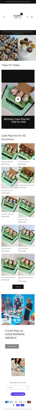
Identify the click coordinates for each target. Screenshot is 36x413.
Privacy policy (28, 409)
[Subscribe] (27, 387)
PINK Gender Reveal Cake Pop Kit (25, 278)
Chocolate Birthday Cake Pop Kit (26, 185)
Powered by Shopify (18, 409)
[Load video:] (18, 99)
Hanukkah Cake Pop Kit (7, 214)
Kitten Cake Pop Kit (23, 219)
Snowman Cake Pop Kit (7, 161)
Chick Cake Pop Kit (6, 248)
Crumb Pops (11, 409)
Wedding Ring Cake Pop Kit (8, 277)
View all (18, 287)
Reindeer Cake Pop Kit (24, 161)
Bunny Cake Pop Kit (23, 248)
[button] (4, 17)
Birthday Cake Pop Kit (7, 190)
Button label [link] (12, 346)
